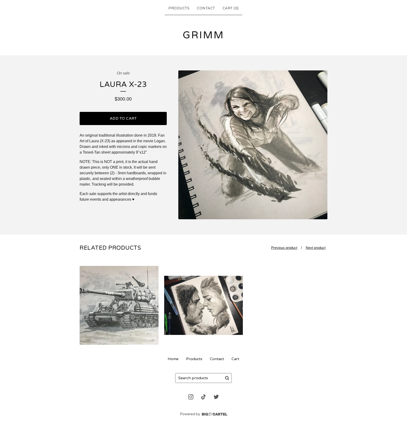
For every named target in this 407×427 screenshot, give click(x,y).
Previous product (284, 248)
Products (178, 8)
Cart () (231, 8)
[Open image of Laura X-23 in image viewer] (252, 145)
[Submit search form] (227, 378)
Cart (235, 359)
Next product (316, 248)
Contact (206, 8)
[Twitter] (216, 396)
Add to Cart (123, 118)
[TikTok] (203, 396)
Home (173, 359)
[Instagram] (190, 396)
